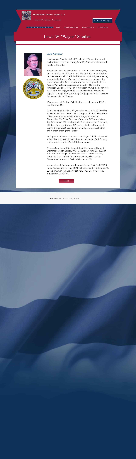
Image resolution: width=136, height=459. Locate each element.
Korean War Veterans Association (48, 19)
